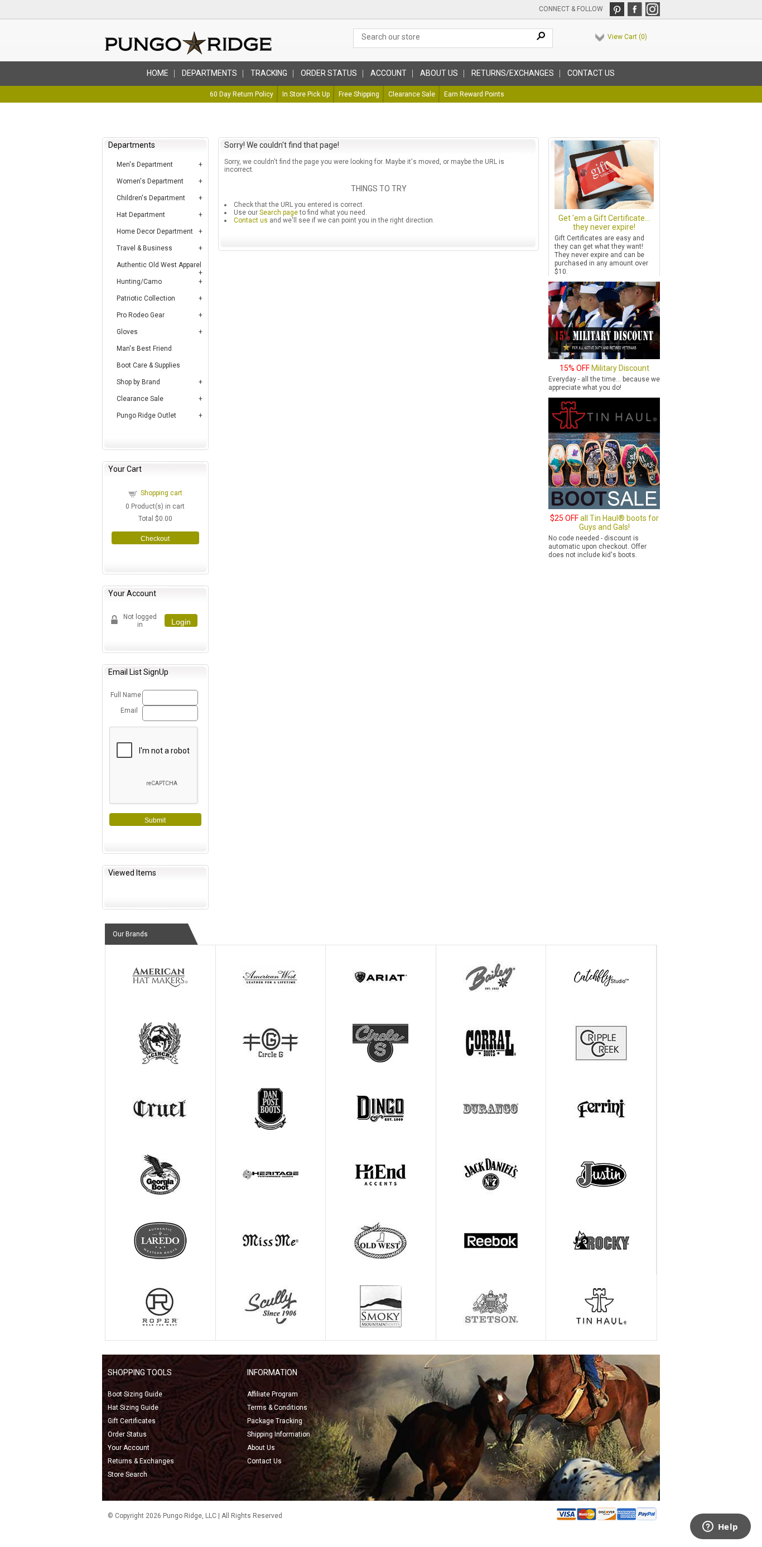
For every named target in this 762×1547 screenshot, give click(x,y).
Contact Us (591, 73)
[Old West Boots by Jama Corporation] (380, 1259)
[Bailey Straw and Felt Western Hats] (491, 996)
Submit (155, 820)
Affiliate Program (272, 1394)
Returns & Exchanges (141, 1461)
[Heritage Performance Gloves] (270, 1193)
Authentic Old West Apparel (159, 265)
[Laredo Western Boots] (160, 1259)
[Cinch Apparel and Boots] (160, 1062)
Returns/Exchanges (512, 73)
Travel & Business (144, 248)
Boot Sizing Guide (135, 1394)
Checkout (155, 539)
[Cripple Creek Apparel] (601, 1062)
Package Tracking (274, 1421)
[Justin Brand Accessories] (601, 1193)
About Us (261, 1448)
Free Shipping (359, 94)
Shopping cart (161, 493)
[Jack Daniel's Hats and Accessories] (491, 1193)
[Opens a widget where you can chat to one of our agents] (720, 1527)
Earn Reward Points (474, 94)
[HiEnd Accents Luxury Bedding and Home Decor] (380, 1193)
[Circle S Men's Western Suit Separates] (380, 1062)
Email (129, 710)
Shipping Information (278, 1434)
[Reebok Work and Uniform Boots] (491, 1259)
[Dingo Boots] (380, 1128)
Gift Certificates (132, 1421)
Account (388, 73)
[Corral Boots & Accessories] (491, 1062)
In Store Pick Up (306, 94)
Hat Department (141, 215)
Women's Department (150, 181)
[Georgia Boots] (160, 1193)
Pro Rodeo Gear (141, 315)
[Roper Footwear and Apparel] (160, 1325)
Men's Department (145, 164)
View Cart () (627, 37)
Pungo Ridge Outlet (146, 415)
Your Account (128, 1448)
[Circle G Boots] (270, 1062)
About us (439, 73)
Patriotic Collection (146, 298)
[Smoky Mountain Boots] (380, 1325)
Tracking (268, 73)
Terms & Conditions (277, 1407)
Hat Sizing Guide (133, 1407)
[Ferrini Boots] (601, 1128)
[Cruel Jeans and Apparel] (160, 1128)
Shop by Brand (138, 382)
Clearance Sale (411, 94)
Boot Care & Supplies (148, 365)
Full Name (124, 695)
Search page (278, 212)
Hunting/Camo (139, 282)
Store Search (127, 1474)
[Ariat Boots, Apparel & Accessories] (380, 996)
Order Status (127, 1434)
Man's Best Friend (144, 348)
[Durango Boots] (491, 1128)
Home (157, 73)
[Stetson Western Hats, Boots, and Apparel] (491, 1325)
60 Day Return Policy (241, 94)
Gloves (127, 332)
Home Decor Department (155, 231)
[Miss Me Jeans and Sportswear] (270, 1259)
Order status (329, 73)
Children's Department (151, 198)
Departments (209, 73)
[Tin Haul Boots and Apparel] (601, 1325)
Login (181, 621)
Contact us (251, 220)
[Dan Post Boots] (270, 1128)
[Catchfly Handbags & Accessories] (601, 996)
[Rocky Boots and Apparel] (601, 1259)
